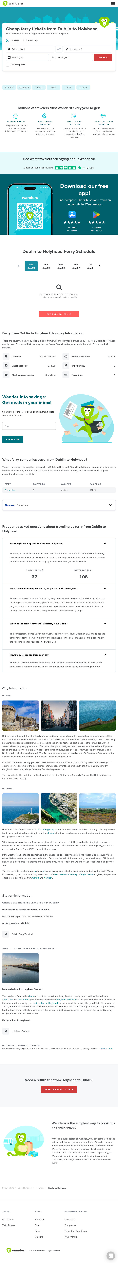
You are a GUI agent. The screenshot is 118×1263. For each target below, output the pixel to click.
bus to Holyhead (49, 1003)
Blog (37, 1225)
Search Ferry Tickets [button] (59, 1089)
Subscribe (12, 439)
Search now (106, 1048)
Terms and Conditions (75, 1231)
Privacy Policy (71, 1236)
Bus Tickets (8, 1219)
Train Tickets (8, 1225)
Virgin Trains (86, 874)
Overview (24, 87)
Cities (68, 87)
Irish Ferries (23, 999)
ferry (31, 996)
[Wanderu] (13, 3)
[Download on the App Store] (72, 214)
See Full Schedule (59, 314)
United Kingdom (25, 1188)
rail (44, 871)
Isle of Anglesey (46, 829)
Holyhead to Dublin (66, 999)
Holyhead (40, 1188)
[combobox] (30, 49)
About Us (39, 1219)
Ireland (51, 833)
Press (37, 1231)
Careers (39, 1236)
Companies (70, 1225)
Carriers (39, 87)
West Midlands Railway (65, 874)
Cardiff (35, 877)
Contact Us (70, 1219)
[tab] (14, 42)
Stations (83, 87)
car (34, 871)
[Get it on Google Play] (96, 214)
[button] (113, 3)
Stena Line (10, 490)
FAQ (53, 87)
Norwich (48, 877)
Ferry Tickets (8, 1188)
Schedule (9, 87)
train (36, 1003)
